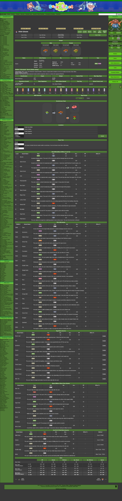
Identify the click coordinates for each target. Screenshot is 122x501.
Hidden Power (25, 237)
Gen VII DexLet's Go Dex (61, 35)
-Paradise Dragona (3, 399)
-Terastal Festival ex (4, 397)
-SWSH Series (3, 370)
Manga (6, 261)
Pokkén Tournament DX (5, 156)
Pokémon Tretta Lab (4, 182)
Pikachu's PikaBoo (3, 322)
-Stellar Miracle (3, 400)
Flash (23, 303)
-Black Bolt (2, 355)
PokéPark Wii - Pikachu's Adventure (5, 204)
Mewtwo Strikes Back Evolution (6, 313)
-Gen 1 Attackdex (3, 36)
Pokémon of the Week (4, 55)
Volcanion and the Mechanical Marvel (6, 310)
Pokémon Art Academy (4, 166)
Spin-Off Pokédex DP (4, 49)
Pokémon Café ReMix (4, 130)
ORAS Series (2, 280)
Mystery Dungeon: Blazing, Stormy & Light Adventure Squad (6, 202)
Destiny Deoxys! (3, 293)
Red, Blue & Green (4, 237)
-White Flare (2, 356)
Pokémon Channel (3, 220)
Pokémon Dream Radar (4, 181)
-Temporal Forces (3, 364)
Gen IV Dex (24, 37)
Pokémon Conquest (4, 186)
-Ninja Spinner (3, 386)
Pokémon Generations (4, 101)
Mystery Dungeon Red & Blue (6, 224)
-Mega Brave (2, 390)
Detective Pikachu (3, 157)
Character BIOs (3, 264)
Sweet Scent (23, 161)
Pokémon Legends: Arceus (5, 138)
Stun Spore (22, 185)
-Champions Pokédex (4, 34)
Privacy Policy (65, 485)
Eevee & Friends (3, 332)
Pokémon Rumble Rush (5, 155)
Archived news (3, 19)
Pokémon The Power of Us (5, 312)
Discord (22, 14)
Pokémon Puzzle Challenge (5, 233)
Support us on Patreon (61, 488)
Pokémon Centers (3, 61)
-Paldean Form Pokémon (5, 78)
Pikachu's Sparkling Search (5, 330)
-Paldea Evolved (3, 368)
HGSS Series (2, 276)
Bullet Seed (17, 435)
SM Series (2, 281)
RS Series (2, 271)
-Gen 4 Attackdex (3, 39)
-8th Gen (2, 58)
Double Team (25, 265)
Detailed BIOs (3, 265)
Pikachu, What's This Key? (5, 333)
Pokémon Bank (3, 163)
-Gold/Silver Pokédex (4, 22)
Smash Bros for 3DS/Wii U (5, 176)
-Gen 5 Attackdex (3, 40)
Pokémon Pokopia (3, 127)
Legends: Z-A (2, 125)
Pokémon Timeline (3, 60)
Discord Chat (2, 73)
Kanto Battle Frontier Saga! (5, 88)
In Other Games (3, 248)
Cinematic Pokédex (4, 52)
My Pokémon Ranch (4, 211)
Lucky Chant (23, 199)
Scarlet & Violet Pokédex (38, 14)
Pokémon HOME (3, 139)
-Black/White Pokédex (4, 25)
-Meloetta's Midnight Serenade (6, 303)
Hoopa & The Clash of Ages (5, 308)
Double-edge (18, 449)
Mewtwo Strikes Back (4, 286)
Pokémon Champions (4, 126)
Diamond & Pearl (3, 195)
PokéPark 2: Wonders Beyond (6, 187)
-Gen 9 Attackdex (3, 44)
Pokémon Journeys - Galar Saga (6, 93)
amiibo (1, 254)
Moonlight (22, 209)
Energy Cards (3, 343)
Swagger (24, 317)
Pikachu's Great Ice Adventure (6, 329)
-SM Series (2, 371)
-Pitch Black (2, 349)
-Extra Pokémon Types (4, 341)
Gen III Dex (42, 37)
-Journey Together (3, 358)
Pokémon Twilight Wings (5, 102)
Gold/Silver (2, 230)
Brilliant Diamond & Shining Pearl (6, 137)
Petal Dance (23, 218)
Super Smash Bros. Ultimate (5, 159)
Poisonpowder (23, 180)
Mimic (16, 454)
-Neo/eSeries (2, 376)
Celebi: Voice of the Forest (5, 290)
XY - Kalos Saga (3, 91)
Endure (16, 440)
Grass (88, 98)
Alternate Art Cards (4, 344)
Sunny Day (24, 241)
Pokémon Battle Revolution (5, 205)
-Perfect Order (3, 351)
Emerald (1, 216)
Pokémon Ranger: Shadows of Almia (6, 209)
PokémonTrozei (3, 225)
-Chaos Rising (3, 350)
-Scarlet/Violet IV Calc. (4, 54)
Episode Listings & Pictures (5, 81)
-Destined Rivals (3, 357)
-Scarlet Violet (3, 369)
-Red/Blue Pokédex (4, 21)
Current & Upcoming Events (5, 74)
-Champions (2, 56)
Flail (16, 340)
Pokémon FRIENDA (4, 259)
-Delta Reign (2, 347)
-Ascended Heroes (3, 352)
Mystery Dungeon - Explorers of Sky (6, 207)
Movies (6, 283)
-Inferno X (2, 389)
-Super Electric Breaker (4, 398)
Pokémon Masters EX (4, 131)
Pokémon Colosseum (4, 217)
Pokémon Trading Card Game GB (6, 244)
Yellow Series (2, 269)
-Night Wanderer (3, 401)
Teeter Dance (18, 364)
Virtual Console (3, 249)
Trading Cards (7, 337)
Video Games (7, 120)
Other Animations (3, 111)
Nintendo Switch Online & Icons (6, 255)
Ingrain (16, 355)
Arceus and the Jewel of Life (5, 298)
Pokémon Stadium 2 (4, 232)
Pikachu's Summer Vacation (5, 319)
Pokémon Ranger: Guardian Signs (5, 199)
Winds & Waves (3, 122)
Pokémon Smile (3, 144)
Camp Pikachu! (3, 323)
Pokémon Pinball (3, 241)
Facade (24, 275)
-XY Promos (2, 383)
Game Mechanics (3, 53)
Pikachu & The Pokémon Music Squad (6, 335)
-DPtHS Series (3, 374)
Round (23, 289)
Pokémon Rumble (3, 200)
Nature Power (18, 374)
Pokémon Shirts (3, 70)
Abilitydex (2, 47)
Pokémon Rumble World (5, 170)
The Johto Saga (3, 86)
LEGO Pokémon (3, 69)
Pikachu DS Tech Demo (5, 226)
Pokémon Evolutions (4, 103)
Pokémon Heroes (3, 291)
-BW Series (2, 373)
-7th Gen (2, 59)
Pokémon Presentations (5, 68)
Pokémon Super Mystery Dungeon (5, 171)
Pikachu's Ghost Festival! (5, 326)
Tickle (16, 359)
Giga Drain (22, 214)
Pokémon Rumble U (4, 183)
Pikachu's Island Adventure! (5, 327)
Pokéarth (58, 14)
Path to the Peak (3, 107)
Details (102, 136)
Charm (16, 350)
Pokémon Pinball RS (4, 222)
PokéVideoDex (3, 109)
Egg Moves (99, 31)
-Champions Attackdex (4, 45)
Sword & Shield (3, 136)
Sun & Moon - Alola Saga (5, 92)
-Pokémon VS (3, 406)
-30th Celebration (3, 348)
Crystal (1, 231)
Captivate (17, 444)
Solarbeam (24, 256)
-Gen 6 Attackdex (3, 41)
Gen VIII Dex (42, 35)
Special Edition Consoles (5, 250)
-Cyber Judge (2, 404)
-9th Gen (2, 57)
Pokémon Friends (3, 128)
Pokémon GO (2, 129)
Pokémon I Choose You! (5, 311)
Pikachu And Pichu (4, 321)
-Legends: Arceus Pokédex (5, 30)
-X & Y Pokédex (3, 26)
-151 (1, 366)
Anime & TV (6, 80)
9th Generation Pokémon (5, 76)
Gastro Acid (18, 398)
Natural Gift (22, 204)
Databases (7, 16)
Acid (21, 166)
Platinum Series (3, 275)
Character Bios (3, 83)
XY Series (2, 279)
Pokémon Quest (3, 158)
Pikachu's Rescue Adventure (6, 320)
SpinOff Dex (104, 31)
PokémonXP (2, 63)
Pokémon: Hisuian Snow (5, 104)
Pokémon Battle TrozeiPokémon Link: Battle (6, 165)
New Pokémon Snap (4, 146)
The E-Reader (3, 228)
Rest (23, 279)
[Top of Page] (116, 486)
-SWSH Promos (3, 381)
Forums (13, 14)
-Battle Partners (3, 396)
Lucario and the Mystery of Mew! (6, 294)
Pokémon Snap (3, 240)
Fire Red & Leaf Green (4, 215)
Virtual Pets (2, 253)
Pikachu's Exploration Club (5, 328)
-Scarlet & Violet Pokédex (5, 32)
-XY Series (2, 372)
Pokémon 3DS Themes (4, 251)
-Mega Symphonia (3, 391)
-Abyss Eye (2, 385)
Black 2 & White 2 (3, 180)
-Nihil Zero (2, 387)
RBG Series (2, 268)
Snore (16, 417)
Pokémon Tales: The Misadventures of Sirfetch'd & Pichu (6, 115)
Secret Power (18, 369)
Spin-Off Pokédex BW (4, 50)
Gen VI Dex (79, 35)
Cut (23, 327)
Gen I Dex (79, 37)
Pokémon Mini (3, 234)
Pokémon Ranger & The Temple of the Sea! (6, 296)
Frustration (24, 251)
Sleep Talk (17, 412)
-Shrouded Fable (3, 362)
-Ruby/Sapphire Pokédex (5, 23)
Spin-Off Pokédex (3, 48)
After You (17, 378)
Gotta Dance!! (3, 324)
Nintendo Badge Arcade (4, 177)
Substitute (24, 322)
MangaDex (2, 263)
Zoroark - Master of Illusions (5, 299)
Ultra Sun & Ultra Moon (4, 151)
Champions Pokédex (50, 14)
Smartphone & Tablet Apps (5, 252)
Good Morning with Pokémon (6, 110)
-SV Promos (2, 380)
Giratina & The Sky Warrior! (5, 297)
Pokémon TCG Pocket (4, 134)
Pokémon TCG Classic (4, 346)
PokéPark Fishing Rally (4, 227)
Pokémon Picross (3, 172)
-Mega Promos (3, 379)
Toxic (23, 227)
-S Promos (2, 409)
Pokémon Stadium (3, 243)
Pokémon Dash (3, 219)
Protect (23, 246)
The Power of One (3, 287)
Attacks (89, 31)
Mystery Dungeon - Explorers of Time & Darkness (6, 210)
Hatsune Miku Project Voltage (6, 64)
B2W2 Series (2, 278)
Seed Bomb (17, 407)
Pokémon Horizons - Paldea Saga (6, 96)
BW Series (2, 277)
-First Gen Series (3, 377)
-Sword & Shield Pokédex (5, 28)
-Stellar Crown (3, 361)
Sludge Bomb (25, 270)
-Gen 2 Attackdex (3, 37)
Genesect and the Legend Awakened (5, 305)
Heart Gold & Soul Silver (5, 197)
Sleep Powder (23, 190)
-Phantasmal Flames (4, 353)
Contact (18, 14)
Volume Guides (3, 267)
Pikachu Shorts (6, 318)
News (1, 18)
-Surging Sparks (3, 360)
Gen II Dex (60, 37)
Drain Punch (18, 393)
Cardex (1, 51)
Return (23, 260)
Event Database (3, 75)
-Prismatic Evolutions (4, 359)
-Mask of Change (3, 402)
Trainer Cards (3, 342)
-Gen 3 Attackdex (3, 38)
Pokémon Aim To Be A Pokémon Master (6, 95)
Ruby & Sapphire (3, 214)
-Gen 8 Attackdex (3, 43)
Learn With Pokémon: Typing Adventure (6, 191)
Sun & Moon (2, 150)
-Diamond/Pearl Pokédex (5, 24)
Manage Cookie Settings (75, 485)
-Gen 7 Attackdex (3, 42)
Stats (95, 31)
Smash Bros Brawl (3, 212)
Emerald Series (3, 273)
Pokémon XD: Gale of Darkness (6, 218)
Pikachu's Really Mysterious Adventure (5, 331)
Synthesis (17, 345)
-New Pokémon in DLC (4, 77)
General (80, 31)
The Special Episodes (4, 98)
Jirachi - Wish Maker (4, 292)
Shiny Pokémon (3, 99)
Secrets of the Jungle (4, 314)
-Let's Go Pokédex (3, 27)
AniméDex (2, 82)
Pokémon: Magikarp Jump (5, 154)
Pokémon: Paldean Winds (5, 105)
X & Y (1, 161)
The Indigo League (3, 84)
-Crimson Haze (3, 403)
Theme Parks (2, 71)
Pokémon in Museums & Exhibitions (5, 65)
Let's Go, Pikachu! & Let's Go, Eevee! (6, 152)
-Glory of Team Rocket (4, 394)
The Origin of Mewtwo (4, 285)
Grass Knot (24, 313)
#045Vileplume (98, 479)
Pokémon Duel (3, 175)
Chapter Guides (3, 266)
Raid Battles (2, 345)
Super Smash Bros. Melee (5, 235)
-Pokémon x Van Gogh (4, 66)
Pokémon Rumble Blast (4, 188)
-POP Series (2, 384)
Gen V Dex (97, 35)
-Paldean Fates (3, 365)
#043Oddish (22, 479)
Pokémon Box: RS (3, 221)
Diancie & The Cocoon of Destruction (5, 307)
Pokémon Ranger (3, 223)
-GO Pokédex (2, 31)
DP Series (2, 274)
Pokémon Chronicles (4, 97)
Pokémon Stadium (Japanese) (6, 242)
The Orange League (4, 85)
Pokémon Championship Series (6, 62)
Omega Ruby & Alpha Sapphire (6, 162)
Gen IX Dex (24, 35)
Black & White (3, 179)
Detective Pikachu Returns (5, 133)
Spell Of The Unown (4, 288)
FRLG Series (2, 272)
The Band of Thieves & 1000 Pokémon (5, 168)
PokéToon (2, 106)
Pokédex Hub (28, 14)
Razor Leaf (17, 336)
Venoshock (24, 232)
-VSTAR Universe (3, 405)
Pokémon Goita (3, 257)
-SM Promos (2, 382)
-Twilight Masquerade (4, 363)
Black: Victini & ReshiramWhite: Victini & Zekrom (6, 301)
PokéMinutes (2, 108)
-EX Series (2, 375)
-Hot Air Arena (3, 395)
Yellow (1, 238)
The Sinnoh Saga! (3, 89)
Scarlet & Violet (3, 124)
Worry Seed (18, 426)
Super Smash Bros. (4, 245)
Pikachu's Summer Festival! (5, 325)
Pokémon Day (3, 67)
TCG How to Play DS (4, 192)
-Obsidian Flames (3, 367)
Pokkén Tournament (4, 174)
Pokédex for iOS (3, 193)
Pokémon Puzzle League (5, 239)
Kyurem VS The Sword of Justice (6, 302)
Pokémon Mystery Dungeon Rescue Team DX (5, 143)
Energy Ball (24, 294)
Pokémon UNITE (3, 132)
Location (85, 31)
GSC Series (2, 270)
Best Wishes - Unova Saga (5, 90)
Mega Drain (22, 195)
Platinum (2, 196)
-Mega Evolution (3, 354)
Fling (23, 298)
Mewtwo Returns (3, 289)
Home (8, 14)
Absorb (21, 157)
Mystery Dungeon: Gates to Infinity (5, 185)
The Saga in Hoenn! (4, 87)
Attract (23, 284)
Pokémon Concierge (4, 113)
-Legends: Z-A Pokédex (4, 33)
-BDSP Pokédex (3, 29)
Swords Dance (25, 308)
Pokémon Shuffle (3, 169)
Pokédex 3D (2, 189)
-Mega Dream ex (3, 388)
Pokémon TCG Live (4, 148)
